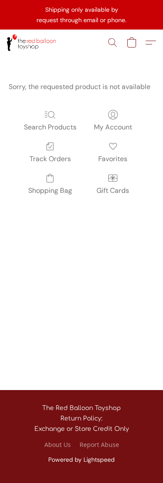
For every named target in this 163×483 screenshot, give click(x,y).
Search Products (50, 127)
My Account (113, 127)
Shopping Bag (50, 190)
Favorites (112, 158)
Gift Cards (112, 190)
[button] (32, 43)
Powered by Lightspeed (81, 459)
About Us (57, 444)
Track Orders (50, 158)
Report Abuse (99, 444)
